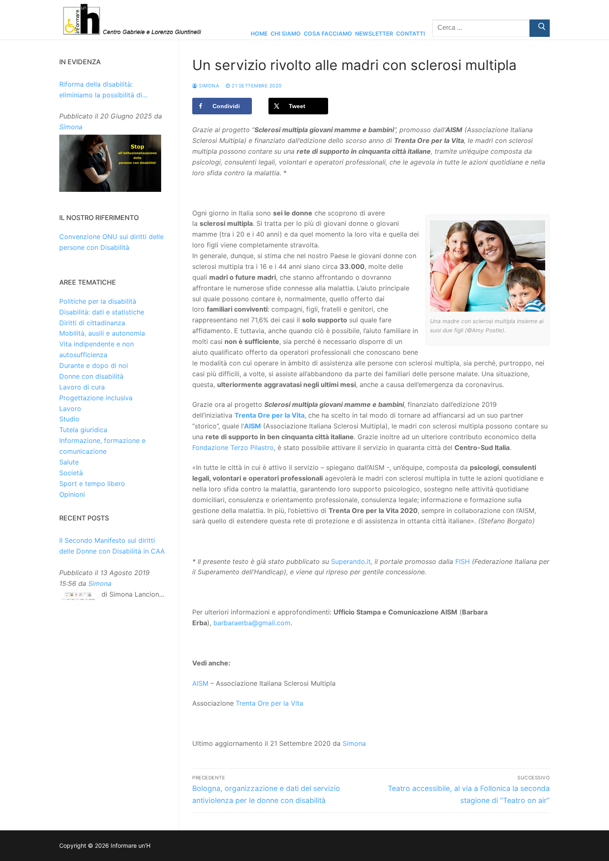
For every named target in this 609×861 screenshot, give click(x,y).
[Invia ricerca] (539, 28)
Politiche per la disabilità (97, 301)
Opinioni (72, 494)
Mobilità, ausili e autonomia (102, 333)
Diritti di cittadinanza (92, 323)
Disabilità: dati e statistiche (101, 312)
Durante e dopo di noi (93, 365)
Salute (69, 462)
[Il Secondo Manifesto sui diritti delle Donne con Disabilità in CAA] (78, 598)
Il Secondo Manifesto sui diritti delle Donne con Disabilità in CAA (112, 545)
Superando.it (351, 561)
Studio (69, 419)
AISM (252, 426)
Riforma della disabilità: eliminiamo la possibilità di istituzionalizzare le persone (103, 90)
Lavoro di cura (82, 387)
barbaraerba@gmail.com (251, 623)
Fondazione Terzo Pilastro (233, 447)
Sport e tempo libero (92, 483)
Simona (208, 86)
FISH (462, 561)
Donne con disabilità (91, 376)
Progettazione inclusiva (96, 398)
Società (71, 473)
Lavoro (70, 408)
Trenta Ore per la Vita (269, 415)
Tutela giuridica (83, 430)
